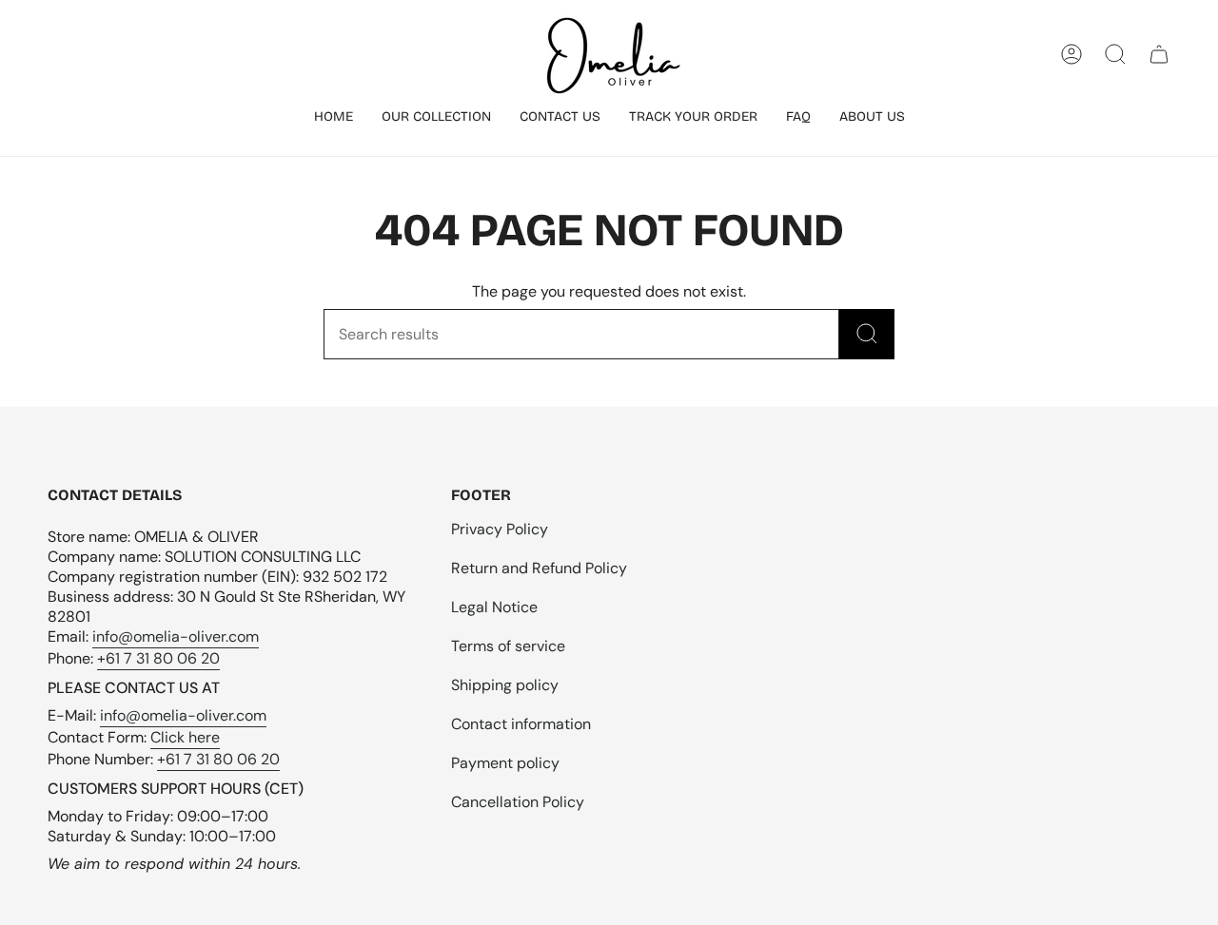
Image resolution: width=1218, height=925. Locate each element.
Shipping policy (505, 685)
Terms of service (508, 646)
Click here (185, 737)
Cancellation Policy (517, 802)
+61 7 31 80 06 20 (158, 658)
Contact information (521, 724)
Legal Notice (494, 607)
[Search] (866, 334)
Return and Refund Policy (539, 568)
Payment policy (505, 763)
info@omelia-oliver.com (175, 636)
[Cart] (1159, 54)
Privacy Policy (499, 529)
